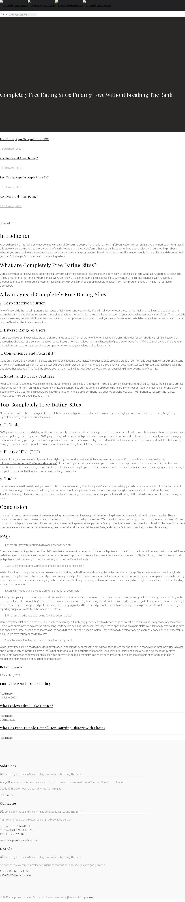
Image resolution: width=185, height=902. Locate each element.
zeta (91, 897)
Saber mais (6, 795)
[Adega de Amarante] (55, 5)
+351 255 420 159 (15, 834)
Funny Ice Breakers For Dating (25, 684)
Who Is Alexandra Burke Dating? (26, 706)
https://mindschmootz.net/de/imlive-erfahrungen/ (28, 463)
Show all (5, 223)
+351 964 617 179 (22, 830)
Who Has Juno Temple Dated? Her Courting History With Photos (52, 728)
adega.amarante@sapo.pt (22, 840)
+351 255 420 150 (20, 826)
